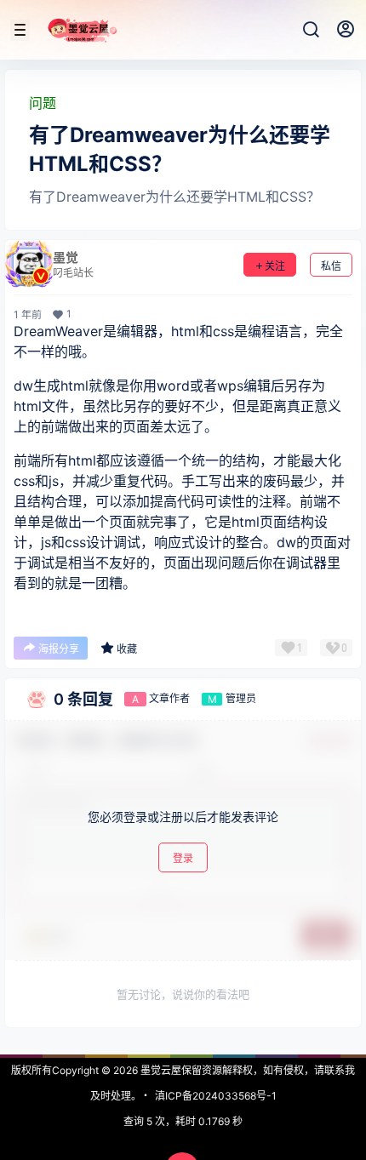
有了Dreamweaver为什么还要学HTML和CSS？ (174, 196)
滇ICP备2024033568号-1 (216, 1095)
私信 (331, 266)
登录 (183, 858)
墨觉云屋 (159, 1070)
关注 (275, 266)
